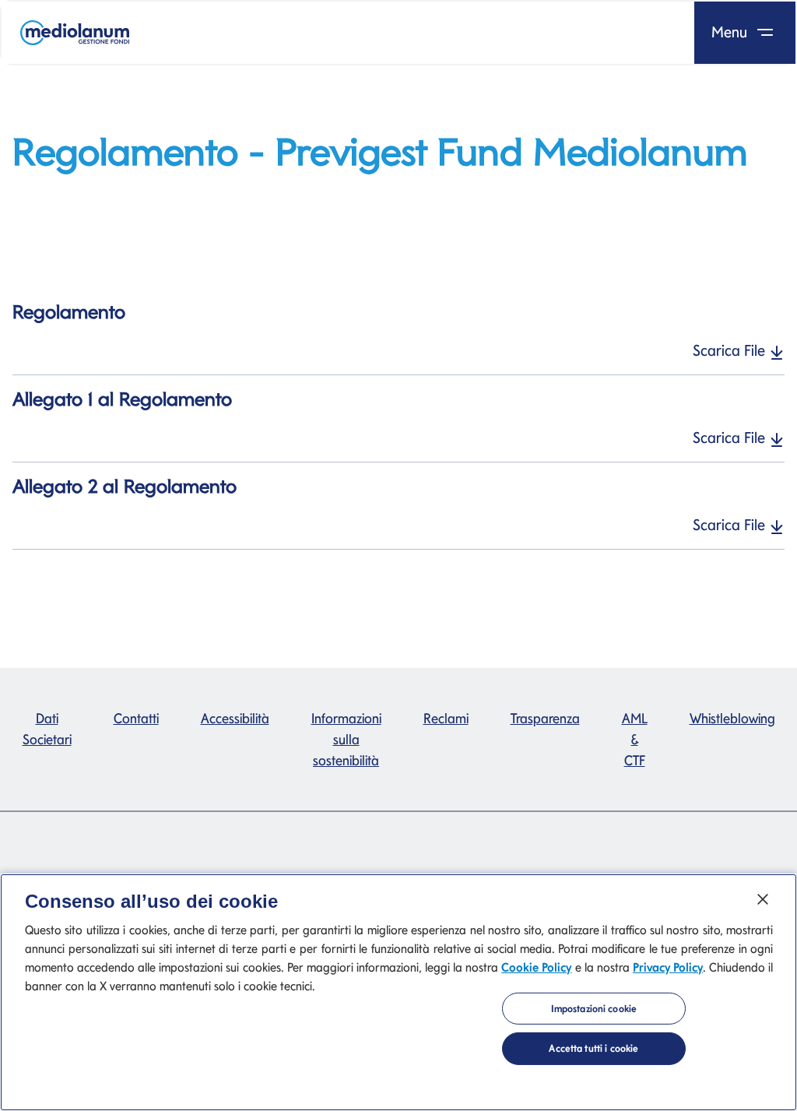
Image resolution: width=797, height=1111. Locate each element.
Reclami (446, 718)
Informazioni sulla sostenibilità (346, 739)
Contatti (136, 718)
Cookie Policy (536, 967)
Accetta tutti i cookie (593, 1048)
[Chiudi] (763, 899)
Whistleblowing (732, 718)
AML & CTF (635, 739)
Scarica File (731, 350)
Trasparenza (545, 718)
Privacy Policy (668, 967)
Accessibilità (235, 718)
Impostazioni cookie (594, 1008)
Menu (731, 32)
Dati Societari (47, 728)
